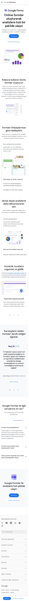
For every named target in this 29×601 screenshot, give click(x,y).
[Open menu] (2, 2)
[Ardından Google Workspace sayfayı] (10, 2)
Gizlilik (3, 595)
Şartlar (7, 595)
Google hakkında (14, 595)
